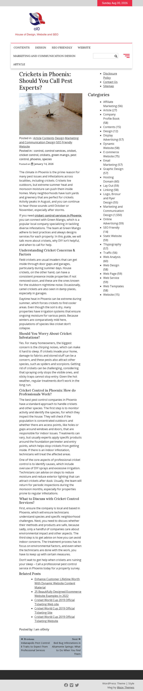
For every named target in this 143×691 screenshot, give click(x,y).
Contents (22, 47)
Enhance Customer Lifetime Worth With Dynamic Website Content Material (57, 583)
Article (19, 64)
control (38, 151)
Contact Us (110, 82)
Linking (108, 190)
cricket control (28, 155)
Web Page (109, 274)
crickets (45, 155)
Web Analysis (112, 257)
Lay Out (108, 186)
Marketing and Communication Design (44, 56)
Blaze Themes (125, 687)
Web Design (111, 265)
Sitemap (108, 86)
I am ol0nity (41, 629)
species (47, 159)
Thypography (112, 244)
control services (55, 151)
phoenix (35, 159)
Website (84, 47)
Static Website (112, 236)
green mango (60, 155)
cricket (71, 151)
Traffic (107, 253)
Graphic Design (113, 169)
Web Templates (113, 286)
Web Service (111, 278)
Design (40, 47)
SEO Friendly (62, 47)
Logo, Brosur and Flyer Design (112, 198)
